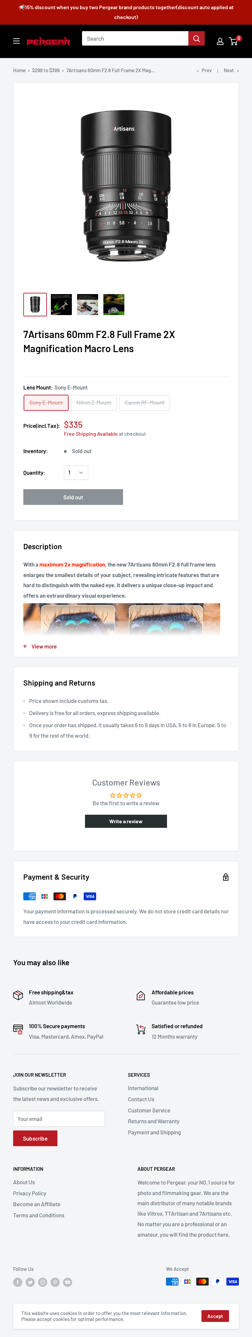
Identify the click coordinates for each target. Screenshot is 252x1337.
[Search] (196, 38)
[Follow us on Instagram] (42, 1282)
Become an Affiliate (36, 1204)
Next (229, 70)
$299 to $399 (46, 70)
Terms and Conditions (38, 1215)
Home (19, 70)
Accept (215, 1316)
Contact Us (141, 1099)
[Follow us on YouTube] (67, 1282)
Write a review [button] (126, 821)
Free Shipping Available (91, 433)
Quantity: (34, 472)
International (143, 1088)
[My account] (220, 41)
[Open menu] (16, 41)
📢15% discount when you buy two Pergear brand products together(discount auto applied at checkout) (126, 12)
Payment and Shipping (154, 1132)
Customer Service (149, 1110)
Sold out (73, 497)
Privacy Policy (29, 1193)
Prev (207, 70)
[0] (233, 41)
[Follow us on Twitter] (30, 1282)
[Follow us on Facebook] (17, 1282)
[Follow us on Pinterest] (55, 1282)
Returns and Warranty (153, 1121)
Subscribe (35, 1138)
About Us (24, 1182)
